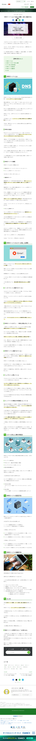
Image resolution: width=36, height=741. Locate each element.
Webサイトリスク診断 (26, 720)
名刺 (21, 668)
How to (22, 665)
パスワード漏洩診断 (19, 720)
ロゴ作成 (12, 668)
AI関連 (5, 665)
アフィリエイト (11, 665)
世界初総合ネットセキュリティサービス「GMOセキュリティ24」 (8, 720)
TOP (1, 11)
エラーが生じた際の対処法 (10, 64)
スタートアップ (7, 668)
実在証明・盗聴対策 (2, 722)
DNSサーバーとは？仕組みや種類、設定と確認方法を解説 (16, 11)
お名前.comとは (15, 694)
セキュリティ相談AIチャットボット (4, 721)
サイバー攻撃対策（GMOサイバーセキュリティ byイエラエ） (13, 722)
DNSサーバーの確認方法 (10, 68)
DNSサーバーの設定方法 (10, 66)
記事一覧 (32, 1)
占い (17, 668)
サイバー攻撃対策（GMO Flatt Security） (27, 722)
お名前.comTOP (26, 4)
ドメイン (5, 11)
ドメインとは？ (26, 694)
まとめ (7, 70)
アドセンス (17, 665)
